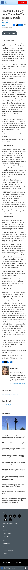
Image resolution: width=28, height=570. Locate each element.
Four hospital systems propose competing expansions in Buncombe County (13, 485)
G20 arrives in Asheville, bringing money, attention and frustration (13, 449)
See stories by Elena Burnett (10, 405)
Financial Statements (8, 550)
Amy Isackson (5, 23)
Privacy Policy (6, 536)
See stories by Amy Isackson (10, 394)
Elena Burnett (6, 401)
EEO (4, 540)
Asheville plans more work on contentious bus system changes (13, 463)
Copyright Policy (7, 533)
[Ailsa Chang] (5, 370)
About (4, 526)
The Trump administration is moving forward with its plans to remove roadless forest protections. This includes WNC (14, 500)
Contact (5, 530)
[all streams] (26, 568)
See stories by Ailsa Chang (17, 383)
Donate (23, 2)
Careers (5, 553)
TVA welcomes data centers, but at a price (13, 443)
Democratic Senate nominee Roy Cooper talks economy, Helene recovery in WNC (13, 456)
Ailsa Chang (14, 368)
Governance (6, 546)
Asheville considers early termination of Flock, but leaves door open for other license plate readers (13, 477)
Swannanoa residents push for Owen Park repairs (13, 492)
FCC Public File (6, 543)
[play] (2, 568)
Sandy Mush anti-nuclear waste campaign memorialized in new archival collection (13, 470)
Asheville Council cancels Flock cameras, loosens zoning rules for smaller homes (13, 436)
